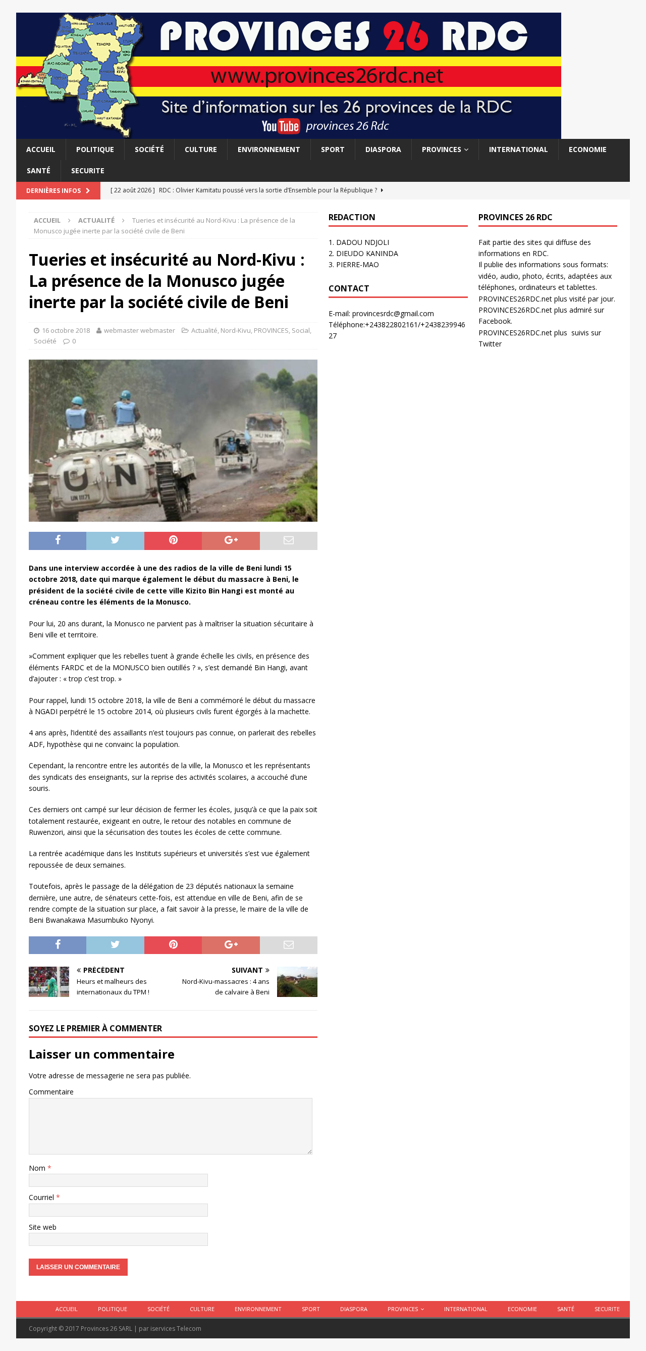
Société (149, 149)
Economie (588, 149)
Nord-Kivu (236, 330)
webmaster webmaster (139, 330)
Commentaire (51, 1091)
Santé (38, 170)
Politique (95, 149)
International (518, 149)
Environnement (269, 149)
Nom (38, 1168)
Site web (43, 1227)
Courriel (42, 1197)
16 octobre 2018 (66, 330)
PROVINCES (441, 149)
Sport (333, 149)
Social (301, 330)
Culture (201, 149)
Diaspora (383, 149)
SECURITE (87, 170)
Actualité (204, 330)
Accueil (41, 149)
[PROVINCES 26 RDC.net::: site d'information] (288, 133)
